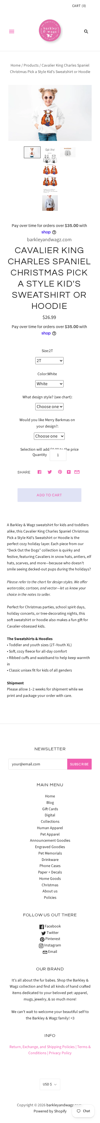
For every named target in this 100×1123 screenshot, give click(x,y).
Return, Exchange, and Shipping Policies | (42, 1047)
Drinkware (50, 860)
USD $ (47, 1084)
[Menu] (11, 31)
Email (52, 951)
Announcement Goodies (50, 840)
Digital (50, 815)
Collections (50, 821)
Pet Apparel (50, 834)
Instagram (52, 945)
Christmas (50, 885)
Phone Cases (50, 866)
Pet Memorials (50, 853)
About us (50, 891)
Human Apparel (50, 828)
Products (31, 65)
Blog (50, 802)
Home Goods (50, 879)
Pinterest (52, 939)
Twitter (52, 933)
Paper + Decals (50, 872)
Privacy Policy (60, 1053)
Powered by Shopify (50, 1111)
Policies (50, 897)
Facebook (52, 926)
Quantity (39, 455)
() (79, 5)
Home (16, 65)
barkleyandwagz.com (49, 239)
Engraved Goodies (50, 847)
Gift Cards (50, 809)
